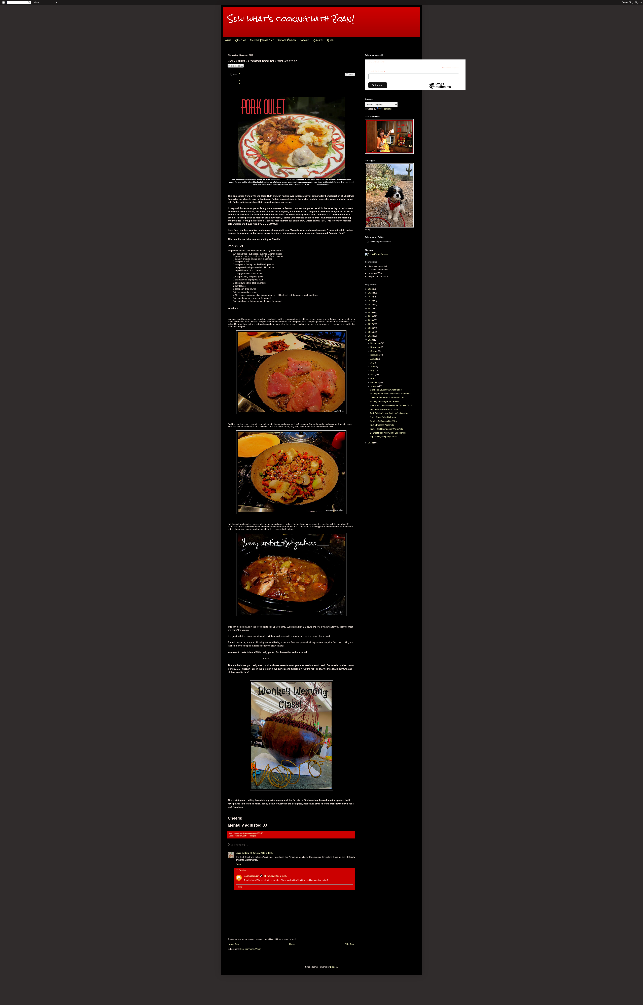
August (373, 359)
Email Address (376, 71)
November (375, 347)
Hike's (330, 40)
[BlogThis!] (232, 66)
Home (228, 40)
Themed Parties (287, 40)
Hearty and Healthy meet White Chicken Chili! (391, 405)
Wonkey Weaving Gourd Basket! (384, 401)
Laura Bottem (242, 853)
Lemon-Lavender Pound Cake (384, 409)
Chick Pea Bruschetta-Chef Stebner (386, 390)
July (372, 363)
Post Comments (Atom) (250, 949)
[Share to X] (235, 66)
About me (240, 40)
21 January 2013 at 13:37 (261, 853)
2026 (370, 289)
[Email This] (229, 66)
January (374, 386)
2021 (370, 308)
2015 (370, 332)
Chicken (238, 836)
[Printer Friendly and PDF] (350, 78)
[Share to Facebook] (238, 66)
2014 (370, 336)
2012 (370, 443)
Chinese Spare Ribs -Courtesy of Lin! (387, 397)
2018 (370, 320)
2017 (370, 324)
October (374, 351)
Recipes (252, 836)
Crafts (318, 40)
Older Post (349, 944)
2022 (370, 304)
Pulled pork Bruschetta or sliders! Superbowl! (390, 394)
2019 (370, 316)
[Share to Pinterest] (242, 66)
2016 (370, 328)
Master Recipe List (262, 40)
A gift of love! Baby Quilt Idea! (383, 417)
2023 (370, 301)
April (372, 374)
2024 (370, 297)
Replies (242, 870)
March (373, 378)
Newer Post (234, 944)
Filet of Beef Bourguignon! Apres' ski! (386, 429)
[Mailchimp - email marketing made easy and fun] (440, 88)
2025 (370, 293)
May (372, 371)
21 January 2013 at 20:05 (275, 876)
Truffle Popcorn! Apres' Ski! (382, 425)
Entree (245, 836)
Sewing (305, 40)
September (375, 355)
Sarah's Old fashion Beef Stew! (384, 421)
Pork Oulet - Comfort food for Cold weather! (389, 413)
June (372, 367)
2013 (370, 340)
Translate (387, 109)
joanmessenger (249, 833)
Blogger (333, 967)
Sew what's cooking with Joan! (291, 18)
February (374, 382)
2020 (370, 312)
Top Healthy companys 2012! (383, 437)
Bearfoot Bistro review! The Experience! (388, 433)
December (375, 343)
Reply (238, 864)
